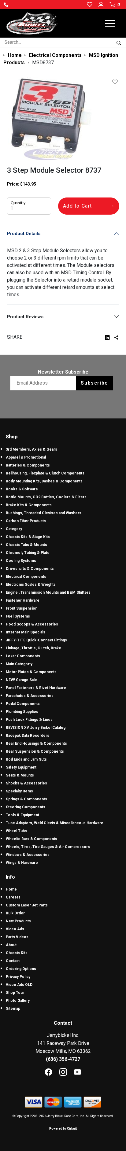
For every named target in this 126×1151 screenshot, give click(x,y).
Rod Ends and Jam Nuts (26, 759)
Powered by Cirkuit (63, 1128)
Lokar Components (23, 656)
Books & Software (22, 489)
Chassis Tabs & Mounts (26, 545)
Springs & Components (26, 799)
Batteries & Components (28, 465)
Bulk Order (15, 913)
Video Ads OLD (19, 985)
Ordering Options (21, 969)
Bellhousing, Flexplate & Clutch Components (45, 473)
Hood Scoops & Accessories (32, 624)
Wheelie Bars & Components (31, 839)
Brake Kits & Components (29, 505)
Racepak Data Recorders (27, 735)
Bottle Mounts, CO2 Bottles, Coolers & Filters (46, 497)
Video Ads (15, 929)
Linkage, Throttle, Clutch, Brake (33, 648)
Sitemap (13, 1008)
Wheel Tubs (16, 831)
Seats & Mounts (20, 775)
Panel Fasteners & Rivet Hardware (36, 688)
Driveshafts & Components (30, 568)
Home (11, 889)
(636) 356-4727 (63, 1059)
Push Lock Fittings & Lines (29, 720)
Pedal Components (23, 704)
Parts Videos (17, 937)
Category (14, 529)
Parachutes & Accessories (30, 696)
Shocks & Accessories (26, 783)
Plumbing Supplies (22, 712)
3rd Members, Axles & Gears (31, 449)
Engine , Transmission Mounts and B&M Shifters (48, 592)
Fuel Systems (18, 616)
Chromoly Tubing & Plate (28, 553)
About (11, 945)
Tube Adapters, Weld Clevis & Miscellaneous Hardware (54, 823)
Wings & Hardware (22, 863)
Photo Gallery (18, 1000)
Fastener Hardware (22, 600)
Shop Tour (15, 993)
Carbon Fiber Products (26, 521)
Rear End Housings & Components (36, 743)
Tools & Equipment (22, 815)
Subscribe (94, 383)
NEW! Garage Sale (21, 680)
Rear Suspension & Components (35, 751)
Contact (13, 961)
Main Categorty (19, 664)
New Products (18, 921)
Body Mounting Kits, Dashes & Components (44, 481)
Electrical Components (26, 576)
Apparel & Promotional (26, 457)
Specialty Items (19, 791)
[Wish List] (116, 82)
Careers (13, 897)
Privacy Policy (18, 977)
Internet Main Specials (25, 632)
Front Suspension (21, 608)
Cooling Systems (21, 561)
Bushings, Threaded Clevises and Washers (43, 513)
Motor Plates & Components (31, 672)
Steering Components (25, 807)
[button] (6, 4)
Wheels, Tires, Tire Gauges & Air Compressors (48, 847)
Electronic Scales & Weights (31, 584)
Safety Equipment (21, 767)
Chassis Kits (17, 953)
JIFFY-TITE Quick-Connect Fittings (36, 640)
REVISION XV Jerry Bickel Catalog (35, 727)
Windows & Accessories (28, 855)
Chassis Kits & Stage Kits (28, 537)
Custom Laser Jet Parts (27, 905)
